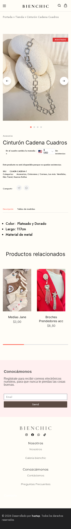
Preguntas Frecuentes (35, 484)
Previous (7, 81)
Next (64, 81)
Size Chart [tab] (26, 209)
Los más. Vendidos (57, 174)
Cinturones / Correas (37, 174)
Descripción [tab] (8, 209)
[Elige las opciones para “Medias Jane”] (26, 273)
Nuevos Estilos (20, 177)
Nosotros (35, 449)
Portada (7, 17)
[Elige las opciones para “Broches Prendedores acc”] (60, 273)
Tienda (19, 17)
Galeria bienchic (35, 458)
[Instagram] (26, 434)
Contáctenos (35, 475)
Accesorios (8, 135)
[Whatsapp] (38, 434)
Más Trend (7, 177)
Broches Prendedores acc (51, 319)
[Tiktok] (44, 434)
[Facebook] (32, 434)
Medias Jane (17, 317)
